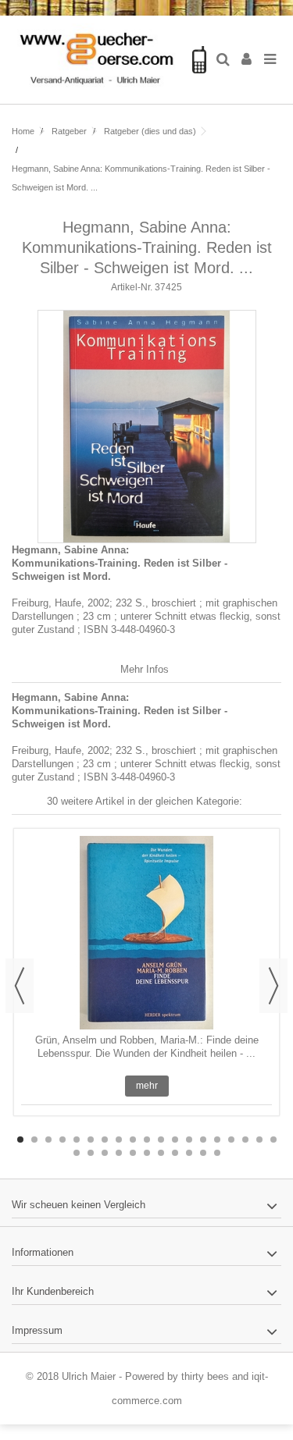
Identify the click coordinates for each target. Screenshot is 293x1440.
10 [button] (147, 1139)
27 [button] (175, 1153)
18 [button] (259, 1139)
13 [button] (189, 1139)
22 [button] (105, 1153)
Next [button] (273, 985)
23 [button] (119, 1153)
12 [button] (175, 1139)
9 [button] (133, 1139)
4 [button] (62, 1139)
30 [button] (217, 1153)
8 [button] (119, 1139)
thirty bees (205, 1376)
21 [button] (91, 1153)
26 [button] (161, 1153)
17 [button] (245, 1139)
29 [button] (203, 1153)
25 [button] (147, 1153)
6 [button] (91, 1139)
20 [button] (76, 1153)
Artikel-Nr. (131, 287)
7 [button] (105, 1139)
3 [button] (48, 1139)
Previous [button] (19, 985)
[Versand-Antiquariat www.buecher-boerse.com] (96, 59)
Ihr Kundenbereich (53, 1291)
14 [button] (203, 1139)
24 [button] (133, 1153)
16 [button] (231, 1139)
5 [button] (76, 1139)
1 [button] (20, 1139)
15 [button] (217, 1139)
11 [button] (161, 1139)
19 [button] (273, 1139)
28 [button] (189, 1153)
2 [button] (34, 1139)
